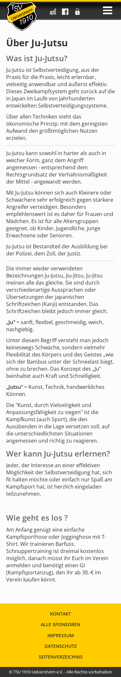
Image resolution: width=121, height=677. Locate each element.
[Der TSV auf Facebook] (65, 13)
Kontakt (60, 614)
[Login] (77, 13)
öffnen (107, 10)
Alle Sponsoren (60, 624)
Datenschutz (61, 646)
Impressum (60, 635)
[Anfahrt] (53, 13)
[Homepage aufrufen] (21, 16)
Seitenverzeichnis (61, 657)
